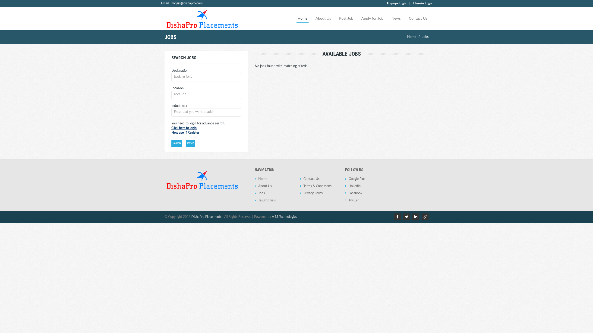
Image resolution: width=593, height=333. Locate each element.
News (396, 18)
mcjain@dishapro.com (187, 3)
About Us (323, 18)
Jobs (425, 37)
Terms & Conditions (317, 186)
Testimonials (267, 200)
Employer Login (396, 3)
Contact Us (418, 18)
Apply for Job (372, 18)
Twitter (354, 200)
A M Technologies (284, 217)
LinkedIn (355, 186)
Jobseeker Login (422, 3)
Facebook (355, 193)
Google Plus (357, 179)
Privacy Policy (313, 193)
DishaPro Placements (206, 217)
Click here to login (184, 128)
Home (302, 18)
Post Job (346, 18)
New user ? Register (185, 132)
